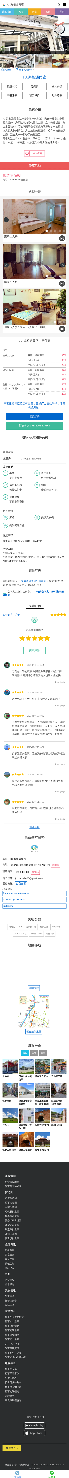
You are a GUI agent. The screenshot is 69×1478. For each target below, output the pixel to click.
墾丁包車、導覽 (13, 1353)
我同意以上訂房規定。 (33, 593)
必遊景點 (9, 1280)
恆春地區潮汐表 (13, 1387)
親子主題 (9, 1259)
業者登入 (13, 1448)
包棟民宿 (9, 1268)
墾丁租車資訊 (12, 1348)
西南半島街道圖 (13, 1220)
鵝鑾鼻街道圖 (12, 1229)
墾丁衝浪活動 (12, 1330)
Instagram (8, 906)
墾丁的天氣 (11, 1369)
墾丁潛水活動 (12, 1326)
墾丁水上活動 (12, 1321)
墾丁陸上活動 (12, 1339)
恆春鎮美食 (11, 1300)
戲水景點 (9, 1284)
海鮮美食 (9, 1305)
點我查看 (21, 883)
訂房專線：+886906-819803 (34, 425)
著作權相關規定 (21, 1464)
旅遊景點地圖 (12, 1182)
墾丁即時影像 (12, 1373)
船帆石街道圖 (12, 1211)
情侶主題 (9, 1263)
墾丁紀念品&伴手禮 (15, 1357)
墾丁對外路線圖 (13, 1186)
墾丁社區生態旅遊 (14, 1317)
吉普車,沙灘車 (12, 1344)
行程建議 (9, 1396)
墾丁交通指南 (12, 1391)
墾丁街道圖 (11, 1202)
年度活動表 (11, 1378)
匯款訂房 (34, 416)
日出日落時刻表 (13, 1382)
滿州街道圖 (11, 1234)
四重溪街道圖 (12, 1238)
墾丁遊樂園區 (12, 1335)
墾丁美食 (9, 1296)
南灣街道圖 (11, 1207)
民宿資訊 (9, 1254)
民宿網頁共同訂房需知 (33, 581)
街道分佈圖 (11, 1198)
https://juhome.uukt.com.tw (16, 893)
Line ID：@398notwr (13, 899)
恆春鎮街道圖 (12, 1216)
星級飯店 (9, 1250)
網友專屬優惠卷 (13, 1400)
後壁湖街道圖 (12, 1225)
